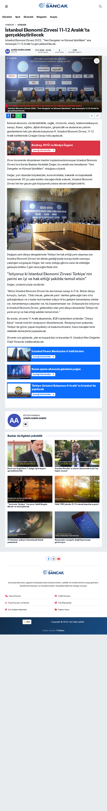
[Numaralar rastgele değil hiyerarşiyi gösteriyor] (77, 525)
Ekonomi (28, 17)
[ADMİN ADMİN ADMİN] (14, 420)
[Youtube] (58, 559)
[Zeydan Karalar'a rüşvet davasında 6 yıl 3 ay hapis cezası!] (77, 453)
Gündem (7, 17)
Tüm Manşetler (65, 603)
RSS (28, 622)
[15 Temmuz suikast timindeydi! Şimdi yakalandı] (30, 525)
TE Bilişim (60, 630)
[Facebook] (48, 559)
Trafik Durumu (64, 596)
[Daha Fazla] (24, 116)
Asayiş (53, 17)
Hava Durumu (15, 596)
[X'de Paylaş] (13, 116)
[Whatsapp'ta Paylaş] (18, 116)
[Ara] (100, 7)
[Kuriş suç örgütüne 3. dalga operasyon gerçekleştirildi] (30, 453)
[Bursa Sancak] (53, 6)
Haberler (9, 25)
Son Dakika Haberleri (17, 610)
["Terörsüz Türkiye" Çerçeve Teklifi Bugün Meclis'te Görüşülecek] (30, 489)
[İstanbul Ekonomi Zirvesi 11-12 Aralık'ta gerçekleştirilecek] (53, 84)
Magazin (42, 17)
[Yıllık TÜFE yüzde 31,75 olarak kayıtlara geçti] (77, 489)
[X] (53, 559)
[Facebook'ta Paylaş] (8, 116)
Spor (17, 17)
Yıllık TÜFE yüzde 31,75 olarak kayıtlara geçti (77, 504)
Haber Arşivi (63, 610)
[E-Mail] (25, 424)
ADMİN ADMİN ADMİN (34, 418)
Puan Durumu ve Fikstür (18, 603)
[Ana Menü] (6, 7)
